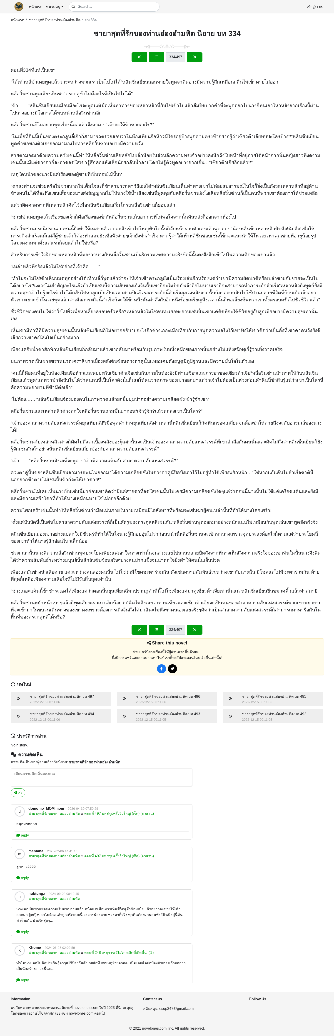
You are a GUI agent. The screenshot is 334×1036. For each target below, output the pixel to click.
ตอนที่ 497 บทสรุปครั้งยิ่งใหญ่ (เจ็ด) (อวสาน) (119, 813)
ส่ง (19, 792)
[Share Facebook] (161, 668)
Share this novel (169, 642)
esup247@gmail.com (176, 1009)
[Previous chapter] (139, 57)
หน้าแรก (35, 7)
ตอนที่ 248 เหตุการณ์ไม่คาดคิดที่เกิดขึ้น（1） (120, 953)
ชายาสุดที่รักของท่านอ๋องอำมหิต (54, 20)
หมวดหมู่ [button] (53, 7)
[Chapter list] (156, 57)
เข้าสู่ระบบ (315, 7)
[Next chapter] (194, 57)
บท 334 (91, 20)
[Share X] (172, 668)
